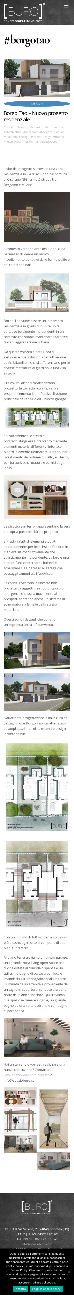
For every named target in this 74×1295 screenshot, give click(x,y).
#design (23, 137)
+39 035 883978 (34, 1239)
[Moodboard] (20, 1090)
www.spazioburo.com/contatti (27, 1075)
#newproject (12, 141)
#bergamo (30, 132)
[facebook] (31, 1222)
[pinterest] (40, 1222)
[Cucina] (20, 1137)
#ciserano (10, 137)
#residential (30, 141)
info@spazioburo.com (37, 1244)
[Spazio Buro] (24, 20)
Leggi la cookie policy (46, 1288)
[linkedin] (50, 1222)
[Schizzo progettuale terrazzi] (20, 1110)
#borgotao (46, 132)
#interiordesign (41, 137)
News (22, 127)
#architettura (13, 132)
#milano (58, 137)
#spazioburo (48, 141)
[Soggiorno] (53, 1154)
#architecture (54, 127)
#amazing (36, 127)
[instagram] (59, 1222)
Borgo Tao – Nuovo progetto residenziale (36, 116)
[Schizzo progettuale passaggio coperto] (53, 1090)
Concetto (10, 127)
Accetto (20, 1288)
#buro (60, 132)
